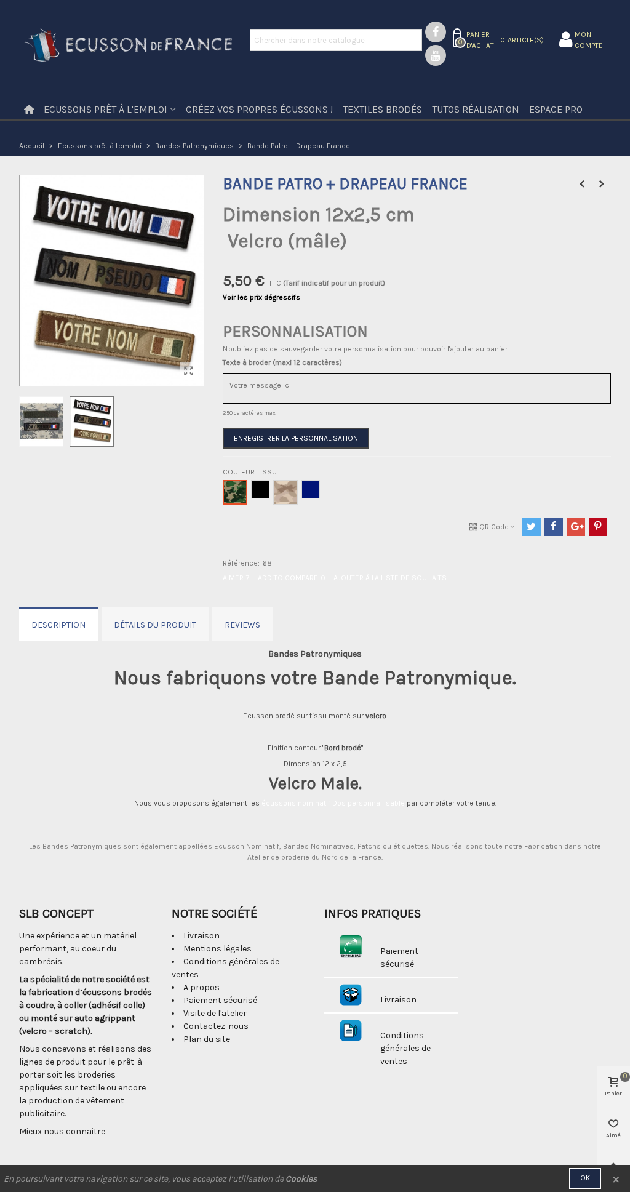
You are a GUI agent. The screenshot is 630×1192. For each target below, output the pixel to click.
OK (585, 1178)
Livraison (201, 935)
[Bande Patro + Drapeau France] (189, 371)
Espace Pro (556, 109)
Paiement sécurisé (220, 1000)
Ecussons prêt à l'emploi (105, 109)
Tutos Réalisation (475, 109)
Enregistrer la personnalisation (296, 438)
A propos (201, 987)
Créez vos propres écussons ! (259, 109)
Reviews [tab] (242, 625)
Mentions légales (217, 948)
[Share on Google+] (576, 527)
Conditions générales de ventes (405, 1048)
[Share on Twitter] (531, 527)
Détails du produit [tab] (155, 625)
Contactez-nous (216, 1026)
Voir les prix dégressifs (261, 297)
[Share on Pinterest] (598, 527)
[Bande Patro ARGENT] (582, 184)
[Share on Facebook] (553, 527)
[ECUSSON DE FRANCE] (128, 46)
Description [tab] (58, 625)
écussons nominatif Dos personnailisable (333, 803)
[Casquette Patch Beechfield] (601, 184)
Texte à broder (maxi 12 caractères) (282, 362)
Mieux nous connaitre (62, 1131)
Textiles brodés (382, 109)
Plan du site (206, 1039)
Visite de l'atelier (215, 1013)
